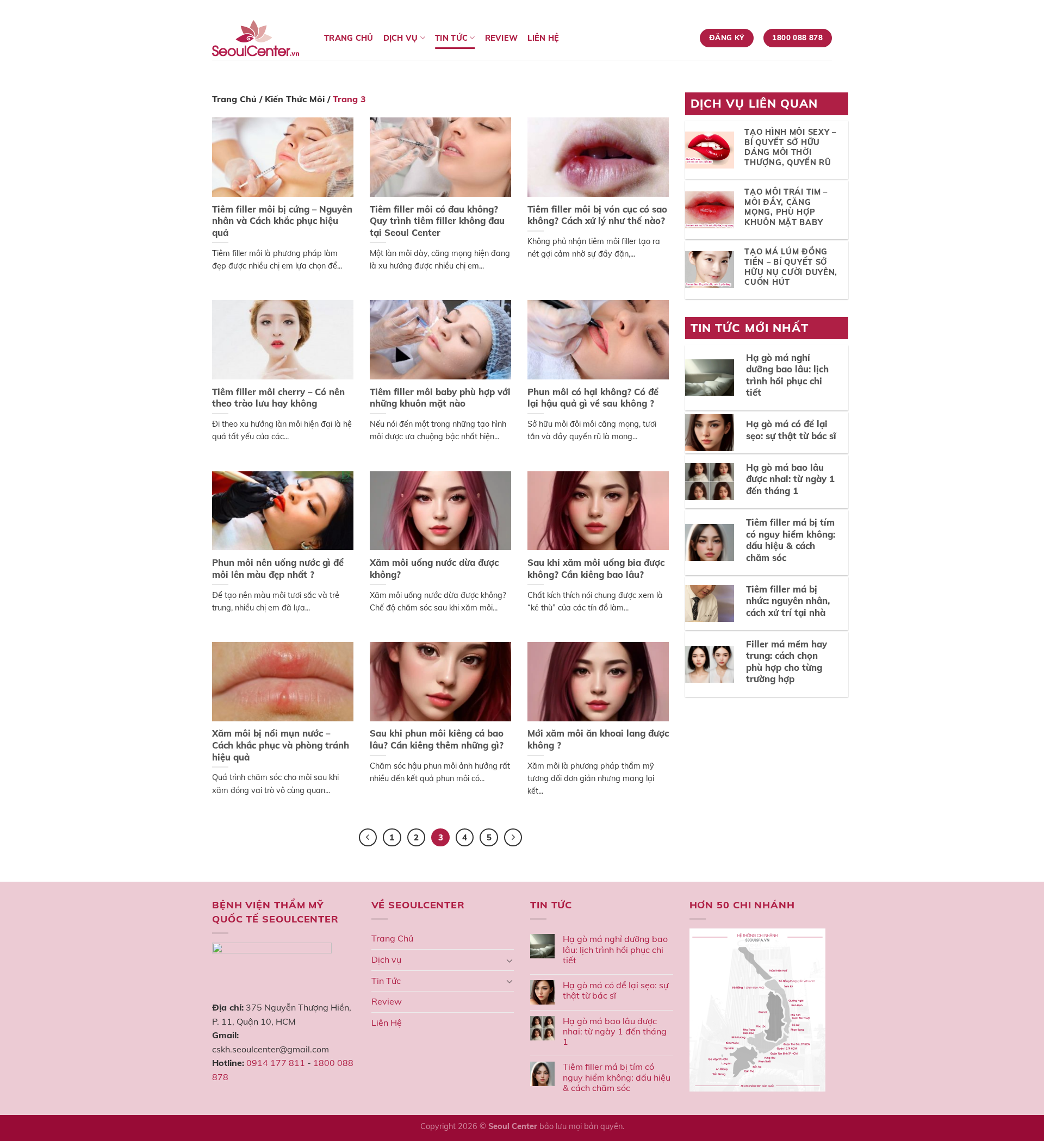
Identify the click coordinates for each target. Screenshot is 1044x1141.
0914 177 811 (275, 1062)
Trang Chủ (349, 38)
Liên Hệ (543, 38)
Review (501, 38)
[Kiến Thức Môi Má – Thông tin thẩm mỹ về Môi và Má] (260, 38)
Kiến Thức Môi (295, 98)
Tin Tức (451, 38)
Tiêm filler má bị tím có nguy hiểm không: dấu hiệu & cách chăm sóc (616, 1077)
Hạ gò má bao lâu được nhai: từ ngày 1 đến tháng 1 (615, 1031)
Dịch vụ (400, 38)
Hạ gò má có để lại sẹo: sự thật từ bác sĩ (615, 990)
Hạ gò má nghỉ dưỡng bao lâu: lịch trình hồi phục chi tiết (615, 949)
